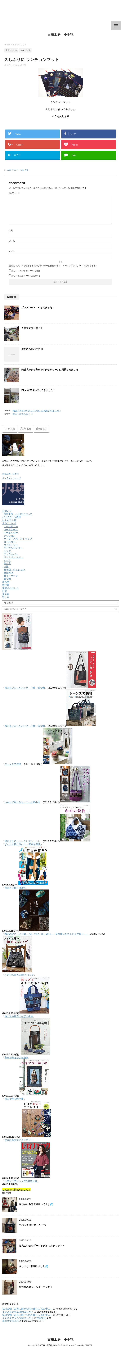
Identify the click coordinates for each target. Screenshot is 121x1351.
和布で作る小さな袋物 (16, 1057)
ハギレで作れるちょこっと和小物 (22, 802)
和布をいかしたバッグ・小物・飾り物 (25, 688)
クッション (9, 535)
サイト (12, 251)
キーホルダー (11, 532)
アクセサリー (11, 526)
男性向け (8, 572)
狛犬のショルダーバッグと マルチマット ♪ (41, 1245)
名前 (11, 230)
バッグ (7, 551)
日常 (27, 170)
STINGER (89, 1345)
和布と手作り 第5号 (15, 887)
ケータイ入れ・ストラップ (18, 539)
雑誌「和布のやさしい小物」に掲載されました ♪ (37, 410)
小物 (22, 170)
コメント (14, 193)
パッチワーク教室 (11, 517)
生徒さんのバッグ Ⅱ (32, 349)
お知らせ (7, 511)
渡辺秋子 (41, 1318)
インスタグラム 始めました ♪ (17, 1312)
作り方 (7, 563)
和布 (25, 428)
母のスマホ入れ (10, 1321)
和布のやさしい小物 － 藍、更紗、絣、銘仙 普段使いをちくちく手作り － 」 (47, 934)
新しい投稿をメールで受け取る (25, 275)
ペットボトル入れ (13, 557)
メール (12, 241)
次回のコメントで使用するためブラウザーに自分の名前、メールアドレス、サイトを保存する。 (53, 265)
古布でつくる (13, 170)
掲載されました (10, 588)
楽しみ (5, 597)
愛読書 (5, 585)
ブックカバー (11, 554)
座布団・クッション (14, 569)
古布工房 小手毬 (60, 35)
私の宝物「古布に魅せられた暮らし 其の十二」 (27, 1308)
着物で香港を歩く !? (23, 414)
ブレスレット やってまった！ (37, 307)
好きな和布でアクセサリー (19, 1140)
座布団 (5, 582)
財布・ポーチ (11, 576)
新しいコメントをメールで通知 (25, 270)
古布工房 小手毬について (18, 514)
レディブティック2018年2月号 (21, 1181)
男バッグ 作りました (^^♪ (32, 1225)
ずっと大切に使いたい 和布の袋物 (23, 844)
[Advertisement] (60, 10)
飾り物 (7, 579)
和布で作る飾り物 (14, 1099)
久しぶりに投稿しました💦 (33, 1266)
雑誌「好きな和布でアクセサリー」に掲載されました (49, 369)
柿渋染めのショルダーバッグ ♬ (36, 1287)
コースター (9, 542)
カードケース (11, 529)
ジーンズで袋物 (13, 764)
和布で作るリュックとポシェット (22, 841)
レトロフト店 (9, 520)
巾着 (41, 428)
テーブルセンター (13, 548)
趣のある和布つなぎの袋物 (19, 1016)
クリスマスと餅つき (32, 328)
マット (7, 560)
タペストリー (11, 545)
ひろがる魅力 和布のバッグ (19, 975)
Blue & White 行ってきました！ (38, 390)
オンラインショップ (11, 478)
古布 (10, 428)
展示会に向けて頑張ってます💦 (36, 1204)
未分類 (5, 594)
